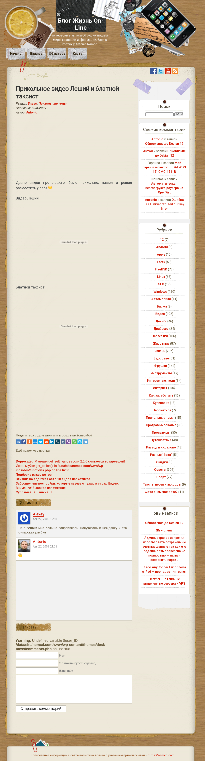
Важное (36, 54)
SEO (161, 284)
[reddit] (46, 441)
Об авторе (57, 54)
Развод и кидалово (161, 447)
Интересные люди (161, 381)
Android (162, 247)
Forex (161, 262)
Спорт (161, 477)
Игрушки (160, 366)
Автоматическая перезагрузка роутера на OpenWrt (164, 188)
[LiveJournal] (57, 441)
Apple (161, 254)
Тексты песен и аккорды (162, 484)
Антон (148, 151)
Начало (15, 54)
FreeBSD (161, 269)
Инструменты (161, 373)
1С (162, 240)
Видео (32, 103)
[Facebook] (23, 441)
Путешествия (161, 440)
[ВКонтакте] (18, 441)
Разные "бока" (161, 455)
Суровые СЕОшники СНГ (34, 492)
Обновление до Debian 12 (164, 144)
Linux (161, 277)
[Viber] (68, 441)
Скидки (162, 462)
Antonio (31, 112)
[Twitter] (40, 441)
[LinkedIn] (51, 441)
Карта (77, 54)
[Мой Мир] (35, 441)
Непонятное (162, 410)
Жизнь (160, 351)
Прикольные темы (53, 103)
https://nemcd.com (161, 755)
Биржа (162, 306)
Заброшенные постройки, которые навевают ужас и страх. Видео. (67, 483)
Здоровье (161, 358)
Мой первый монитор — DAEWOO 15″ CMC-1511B (164, 167)
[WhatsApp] (74, 441)
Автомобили (161, 299)
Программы (161, 432)
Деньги (161, 321)
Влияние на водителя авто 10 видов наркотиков (53, 479)
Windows (160, 291)
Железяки (160, 336)
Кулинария (161, 403)
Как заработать (161, 395)
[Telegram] (85, 441)
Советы (160, 470)
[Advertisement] (74, 147)
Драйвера (161, 329)
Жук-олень (164, 530)
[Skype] (79, 441)
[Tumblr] (63, 441)
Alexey (38, 514)
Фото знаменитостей (161, 492)
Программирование (161, 425)
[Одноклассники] (29, 441)
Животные (161, 343)
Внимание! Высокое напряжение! (41, 488)
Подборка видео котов (34, 475)
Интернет (160, 388)
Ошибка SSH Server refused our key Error (164, 204)
